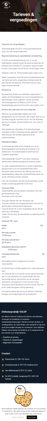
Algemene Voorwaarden (12, 343)
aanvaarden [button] (32, 417)
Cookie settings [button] (18, 417)
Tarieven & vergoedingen (13, 340)
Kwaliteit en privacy (11, 337)
